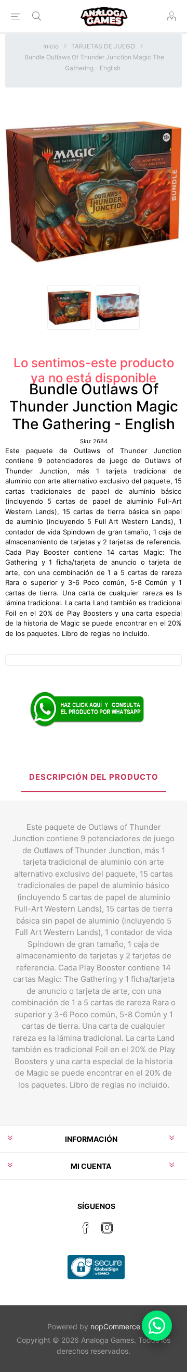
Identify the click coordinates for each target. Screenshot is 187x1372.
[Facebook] (85, 1227)
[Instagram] (107, 1227)
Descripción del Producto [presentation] (93, 777)
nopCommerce (115, 1326)
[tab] (93, 778)
